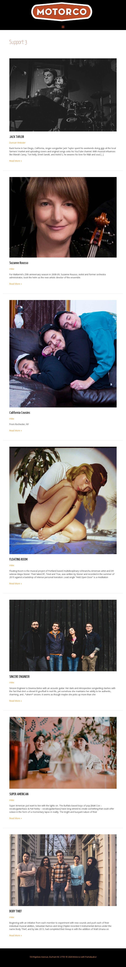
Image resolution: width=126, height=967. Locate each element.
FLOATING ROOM (18, 559)
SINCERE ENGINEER (19, 677)
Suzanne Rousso (18, 263)
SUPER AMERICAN (18, 794)
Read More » (15, 161)
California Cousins (19, 413)
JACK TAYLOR (16, 137)
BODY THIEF (15, 911)
